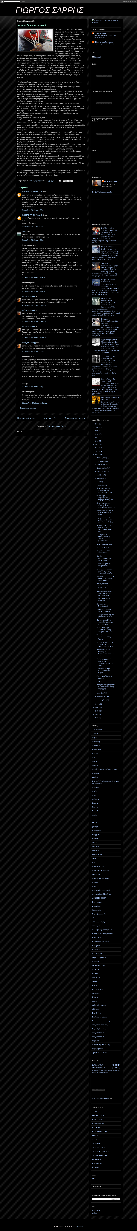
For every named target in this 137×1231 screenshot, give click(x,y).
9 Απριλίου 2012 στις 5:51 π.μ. (33, 291)
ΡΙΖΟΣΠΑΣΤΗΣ (98, 1115)
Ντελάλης (96, 961)
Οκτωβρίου (101, 464)
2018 (97, 434)
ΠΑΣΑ (94, 985)
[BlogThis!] (66, 181)
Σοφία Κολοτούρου (99, 1017)
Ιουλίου (100, 475)
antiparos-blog (97, 745)
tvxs (93, 862)
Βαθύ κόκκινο (97, 902)
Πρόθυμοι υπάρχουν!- (105, 544)
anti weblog (96, 741)
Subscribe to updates (96, 1212)
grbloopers (95, 799)
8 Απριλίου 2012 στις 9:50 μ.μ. (33, 240)
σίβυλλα (95, 1009)
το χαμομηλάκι (97, 1048)
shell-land (95, 846)
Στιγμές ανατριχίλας (109, 246)
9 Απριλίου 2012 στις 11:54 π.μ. (34, 305)
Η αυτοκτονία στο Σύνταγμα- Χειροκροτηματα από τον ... (105, 652)
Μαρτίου (100, 693)
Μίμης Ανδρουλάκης (100, 957)
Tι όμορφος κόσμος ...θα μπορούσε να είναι (105, 615)
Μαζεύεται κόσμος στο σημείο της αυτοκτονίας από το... (106, 644)
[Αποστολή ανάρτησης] (59, 181)
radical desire (96, 830)
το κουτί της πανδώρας (101, 1044)
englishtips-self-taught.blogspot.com (104, 769)
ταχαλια (95, 1040)
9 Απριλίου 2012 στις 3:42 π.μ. (33, 278)
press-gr (95, 826)
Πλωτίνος (96, 997)
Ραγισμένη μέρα (103, 547)
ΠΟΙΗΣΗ (116, 1065)
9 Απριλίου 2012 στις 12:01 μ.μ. (34, 351)
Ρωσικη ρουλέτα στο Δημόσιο (104, 677)
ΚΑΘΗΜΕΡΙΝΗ (98, 1123)
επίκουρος (96, 926)
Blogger (80, 1226)
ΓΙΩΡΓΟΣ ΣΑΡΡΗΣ (49, 10)
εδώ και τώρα (97, 918)
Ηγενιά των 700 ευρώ (100, 941)
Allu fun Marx (97, 729)
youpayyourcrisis (98, 866)
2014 (97, 448)
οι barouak (96, 969)
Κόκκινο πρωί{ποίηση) (104, 42)
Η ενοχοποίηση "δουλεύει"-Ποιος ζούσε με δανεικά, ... (105, 585)
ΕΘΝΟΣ (95, 1135)
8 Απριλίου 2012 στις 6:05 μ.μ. (33, 226)
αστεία (104, 1070)
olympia (95, 819)
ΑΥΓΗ (94, 1139)
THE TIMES (96, 1143)
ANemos (95, 733)
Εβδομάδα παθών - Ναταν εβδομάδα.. (104, 610)
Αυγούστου (101, 471)
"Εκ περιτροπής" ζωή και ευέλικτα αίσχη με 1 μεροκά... (105, 622)
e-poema (95, 765)
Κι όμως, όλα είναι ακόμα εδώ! (108, 281)
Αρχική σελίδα (49, 418)
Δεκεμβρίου (101, 458)
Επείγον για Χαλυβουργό (102, 605)
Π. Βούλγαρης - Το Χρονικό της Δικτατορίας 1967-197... (104, 528)
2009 (97, 711)
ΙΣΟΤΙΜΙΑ (96, 1127)
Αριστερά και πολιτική (101, 890)
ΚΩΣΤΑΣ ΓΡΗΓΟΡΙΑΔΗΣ (32, 192)
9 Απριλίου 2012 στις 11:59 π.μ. (34, 338)
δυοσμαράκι (96, 910)
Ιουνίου (100, 478)
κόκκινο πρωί (97, 953)
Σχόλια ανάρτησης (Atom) (56, 426)
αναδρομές (96, 1070)
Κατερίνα (96, 945)
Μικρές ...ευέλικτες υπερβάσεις (104, 552)
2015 (97, 444)
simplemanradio (97, 854)
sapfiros (95, 842)
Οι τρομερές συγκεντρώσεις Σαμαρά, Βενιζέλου (105, 497)
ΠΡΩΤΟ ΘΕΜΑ (98, 1119)
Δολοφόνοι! (105, 263)
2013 (97, 451)
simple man (96, 850)
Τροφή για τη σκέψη (99, 1052)
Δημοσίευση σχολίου (28, 408)
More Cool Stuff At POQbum (100, 1099)
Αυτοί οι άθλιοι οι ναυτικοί (103, 599)
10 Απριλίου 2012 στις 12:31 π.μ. (34, 403)
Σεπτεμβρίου (102, 468)
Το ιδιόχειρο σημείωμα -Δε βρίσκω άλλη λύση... (105, 637)
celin (93, 757)
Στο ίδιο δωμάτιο (107, 228)
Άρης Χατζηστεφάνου (100, 870)
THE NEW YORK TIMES (101, 1151)
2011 (97, 704)
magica (94, 815)
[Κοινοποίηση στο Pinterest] (72, 181)
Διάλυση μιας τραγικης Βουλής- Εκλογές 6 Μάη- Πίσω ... (105, 578)
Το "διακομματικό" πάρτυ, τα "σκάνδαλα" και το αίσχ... (104, 662)
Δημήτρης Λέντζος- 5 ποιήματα (106, 44)
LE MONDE (96, 1159)
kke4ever (95, 807)
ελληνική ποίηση (98, 922)
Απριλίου (100, 485)
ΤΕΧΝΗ (109, 1070)
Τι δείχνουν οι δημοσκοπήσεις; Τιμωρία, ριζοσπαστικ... (103, 537)
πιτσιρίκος (96, 993)
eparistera (95, 773)
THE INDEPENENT (99, 1155)
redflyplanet (96, 834)
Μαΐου (99, 482)
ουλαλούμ (96, 977)
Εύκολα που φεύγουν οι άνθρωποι (110, 398)
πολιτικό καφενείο (99, 1005)
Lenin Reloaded (97, 811)
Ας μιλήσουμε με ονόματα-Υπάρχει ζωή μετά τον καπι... (105, 629)
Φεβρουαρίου (102, 696)
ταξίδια (105, 1072)
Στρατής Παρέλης (99, 1029)
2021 (97, 424)
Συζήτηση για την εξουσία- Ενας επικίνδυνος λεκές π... (106, 505)
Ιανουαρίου (101, 700)
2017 (97, 437)
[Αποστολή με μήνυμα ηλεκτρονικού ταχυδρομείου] (64, 181)
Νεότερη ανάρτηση (26, 418)
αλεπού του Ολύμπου (100, 878)
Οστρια (95, 973)
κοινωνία (97, 1064)
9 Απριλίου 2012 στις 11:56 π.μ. (34, 322)
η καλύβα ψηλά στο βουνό (102, 930)
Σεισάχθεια (96, 1013)
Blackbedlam (96, 749)
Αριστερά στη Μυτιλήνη (101, 894)
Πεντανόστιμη (97, 989)
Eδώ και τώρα (100, 33)
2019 (97, 430)
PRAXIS (95, 823)
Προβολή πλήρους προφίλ (102, 192)
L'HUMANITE (97, 1163)
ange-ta (94, 737)
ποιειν (94, 1001)
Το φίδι (99, 681)
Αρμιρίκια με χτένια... (109, 339)
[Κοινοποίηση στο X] (68, 181)
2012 (97, 454)
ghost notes (96, 787)
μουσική (116, 1067)
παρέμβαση (96, 981)
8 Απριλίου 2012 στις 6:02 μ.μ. (33, 210)
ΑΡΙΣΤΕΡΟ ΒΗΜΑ (99, 898)
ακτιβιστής (96, 874)
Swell (24, 231)
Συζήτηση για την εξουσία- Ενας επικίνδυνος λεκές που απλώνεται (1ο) (109, 301)
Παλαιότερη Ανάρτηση (75, 418)
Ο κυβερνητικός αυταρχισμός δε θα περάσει (105, 36)
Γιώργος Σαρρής (29, 296)
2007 (97, 718)
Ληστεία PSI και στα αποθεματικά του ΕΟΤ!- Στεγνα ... (104, 593)
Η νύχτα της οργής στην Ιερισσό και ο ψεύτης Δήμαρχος (106, 686)
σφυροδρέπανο (98, 1033)
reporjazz (95, 838)
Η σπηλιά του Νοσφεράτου (102, 933)
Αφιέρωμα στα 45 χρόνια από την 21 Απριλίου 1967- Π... (105, 520)
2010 (97, 707)
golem (94, 795)
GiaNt (94, 791)
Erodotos (95, 777)
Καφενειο (96, 949)
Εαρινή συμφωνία (99, 914)
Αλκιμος (95, 882)
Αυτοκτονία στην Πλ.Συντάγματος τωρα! (104, 670)
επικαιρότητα (98, 1067)
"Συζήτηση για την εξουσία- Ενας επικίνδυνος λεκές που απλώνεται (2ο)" (109, 359)
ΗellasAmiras (96, 937)
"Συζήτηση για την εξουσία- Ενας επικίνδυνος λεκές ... (105, 490)
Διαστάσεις (96, 906)
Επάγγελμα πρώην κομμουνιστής (108, 380)
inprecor (95, 803)
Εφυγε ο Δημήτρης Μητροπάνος (104, 564)
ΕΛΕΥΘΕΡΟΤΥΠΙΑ (99, 1131)
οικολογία (99, 1072)
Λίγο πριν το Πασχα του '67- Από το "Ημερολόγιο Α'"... (104, 571)
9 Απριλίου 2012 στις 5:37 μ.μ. (33, 387)
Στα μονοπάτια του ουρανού (103, 1021)
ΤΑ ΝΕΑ (95, 1111)
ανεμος (95, 886)
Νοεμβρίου (101, 461)
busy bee (95, 753)
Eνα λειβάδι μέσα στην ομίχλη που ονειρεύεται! (105, 782)
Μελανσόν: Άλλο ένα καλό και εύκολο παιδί (105, 512)
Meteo (94, 1179)
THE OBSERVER (98, 1147)
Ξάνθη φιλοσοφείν (99, 965)
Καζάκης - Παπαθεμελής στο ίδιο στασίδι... (109, 321)
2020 (97, 427)
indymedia (95, 1167)
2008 (97, 714)
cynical (94, 761)
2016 (97, 441)
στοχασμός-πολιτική (100, 1025)
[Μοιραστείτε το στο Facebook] (70, 181)
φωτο (115, 1070)
